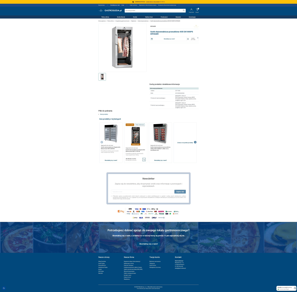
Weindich (100, 273)
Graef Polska (101, 263)
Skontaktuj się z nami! (169, 39)
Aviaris (100, 269)
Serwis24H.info (102, 265)
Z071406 (193, 39)
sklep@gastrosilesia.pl (180, 268)
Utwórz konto (152, 265)
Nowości (178, 17)
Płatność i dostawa (128, 265)
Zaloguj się (152, 263)
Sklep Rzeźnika (102, 261)
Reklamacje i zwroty (129, 263)
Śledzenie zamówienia (154, 261)
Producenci (164, 17)
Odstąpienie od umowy (155, 267)
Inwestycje (192, 17)
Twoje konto (154, 257)
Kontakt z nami (127, 275)
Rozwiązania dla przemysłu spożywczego (167, 5)
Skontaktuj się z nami (115, 5)
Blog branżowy (101, 5)
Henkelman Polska (102, 267)
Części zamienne (133, 5)
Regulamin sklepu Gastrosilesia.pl (132, 261)
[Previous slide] (102, 142)
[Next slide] (195, 142)
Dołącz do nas (127, 277)
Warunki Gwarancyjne (129, 271)
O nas (123, 5)
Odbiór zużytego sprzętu (130, 273)
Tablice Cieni (149, 17)
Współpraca (127, 279)
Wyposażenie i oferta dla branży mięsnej (147, 5)
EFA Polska (101, 271)
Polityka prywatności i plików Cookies (133, 267)
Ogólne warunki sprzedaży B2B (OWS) (133, 269)
